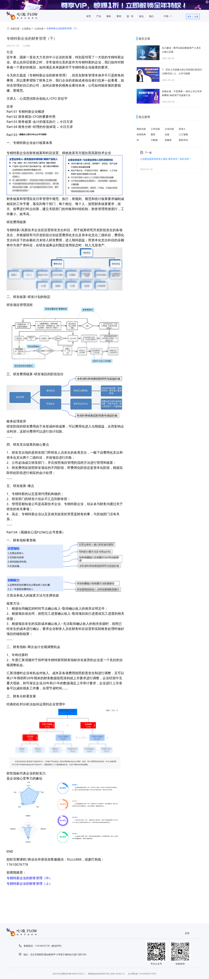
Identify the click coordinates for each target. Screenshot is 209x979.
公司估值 (155, 129)
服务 (108, 16)
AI (138, 140)
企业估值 (169, 129)
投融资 (168, 140)
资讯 (141, 16)
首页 (88, 16)
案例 (119, 16)
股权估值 (141, 129)
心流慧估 (26, 28)
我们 (151, 16)
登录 (189, 16)
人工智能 (183, 134)
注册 (196, 16)
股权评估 (183, 140)
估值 (167, 134)
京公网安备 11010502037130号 (142, 973)
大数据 (154, 140)
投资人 (182, 129)
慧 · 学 (130, 16)
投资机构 (141, 134)
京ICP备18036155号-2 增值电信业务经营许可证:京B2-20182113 (95, 973)
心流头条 (39, 28)
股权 (153, 134)
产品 (98, 16)
